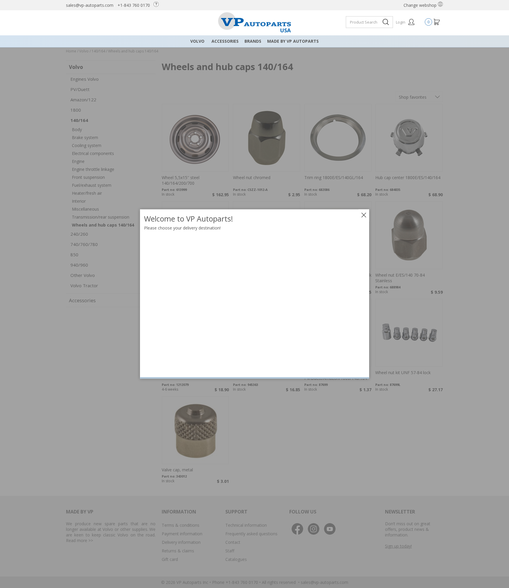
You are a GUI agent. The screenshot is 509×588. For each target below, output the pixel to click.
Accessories (225, 41)
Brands (252, 41)
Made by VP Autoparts (293, 41)
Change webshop (421, 5)
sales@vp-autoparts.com (89, 5)
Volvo (197, 41)
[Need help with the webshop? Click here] (157, 5)
